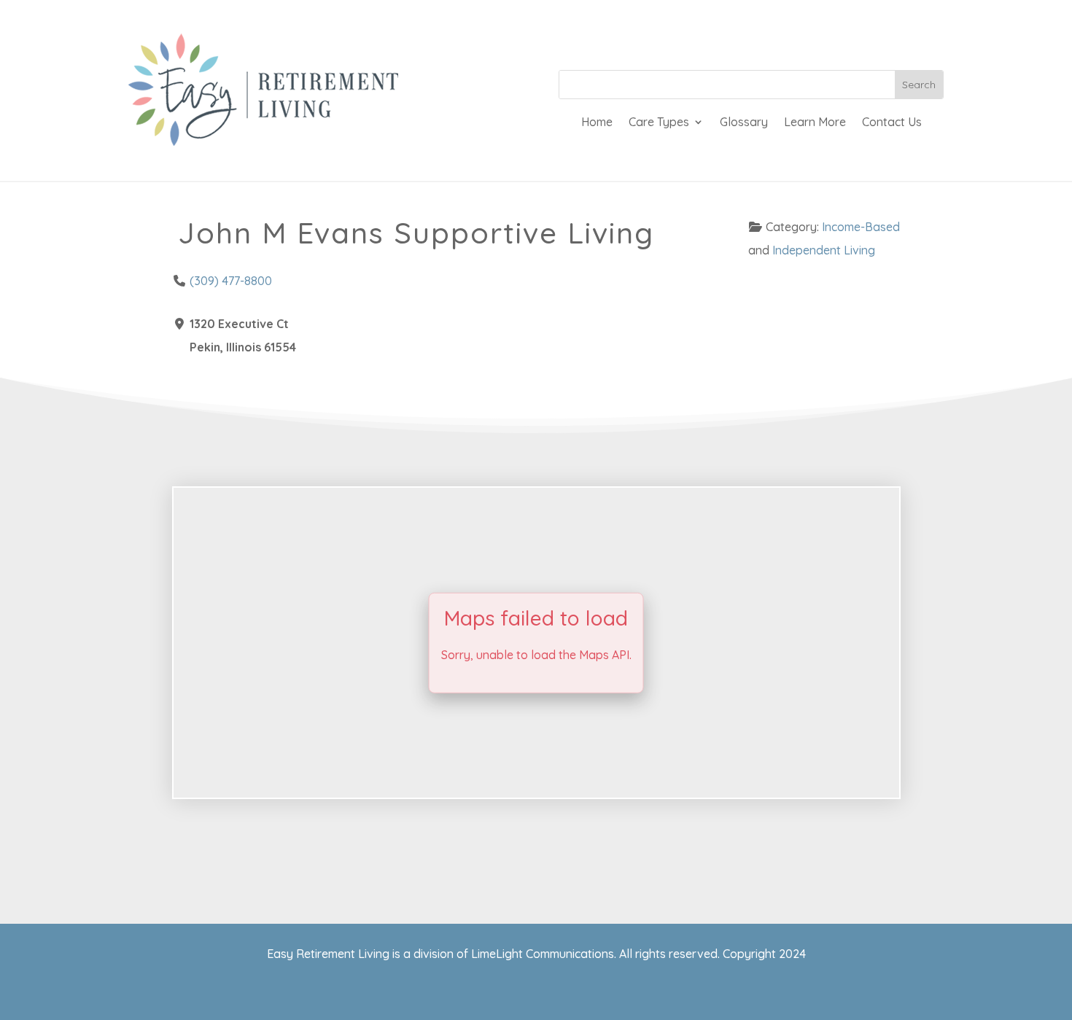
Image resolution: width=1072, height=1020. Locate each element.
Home (597, 123)
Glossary (744, 123)
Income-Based (861, 226)
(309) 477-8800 (231, 280)
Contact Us (892, 123)
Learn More (815, 123)
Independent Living (823, 250)
